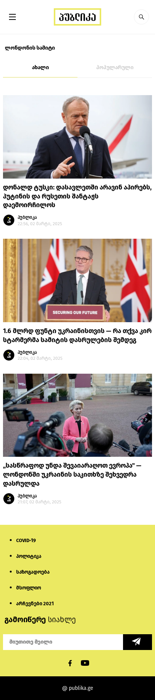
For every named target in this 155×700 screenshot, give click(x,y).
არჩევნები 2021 (35, 603)
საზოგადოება (33, 572)
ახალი (40, 67)
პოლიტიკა (28, 556)
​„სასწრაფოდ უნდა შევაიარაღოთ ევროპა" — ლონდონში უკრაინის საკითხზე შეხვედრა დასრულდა (72, 475)
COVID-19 (26, 540)
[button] (141, 16)
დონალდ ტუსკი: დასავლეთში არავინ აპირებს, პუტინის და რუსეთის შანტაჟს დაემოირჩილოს (77, 196)
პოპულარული (115, 67)
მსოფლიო (28, 588)
